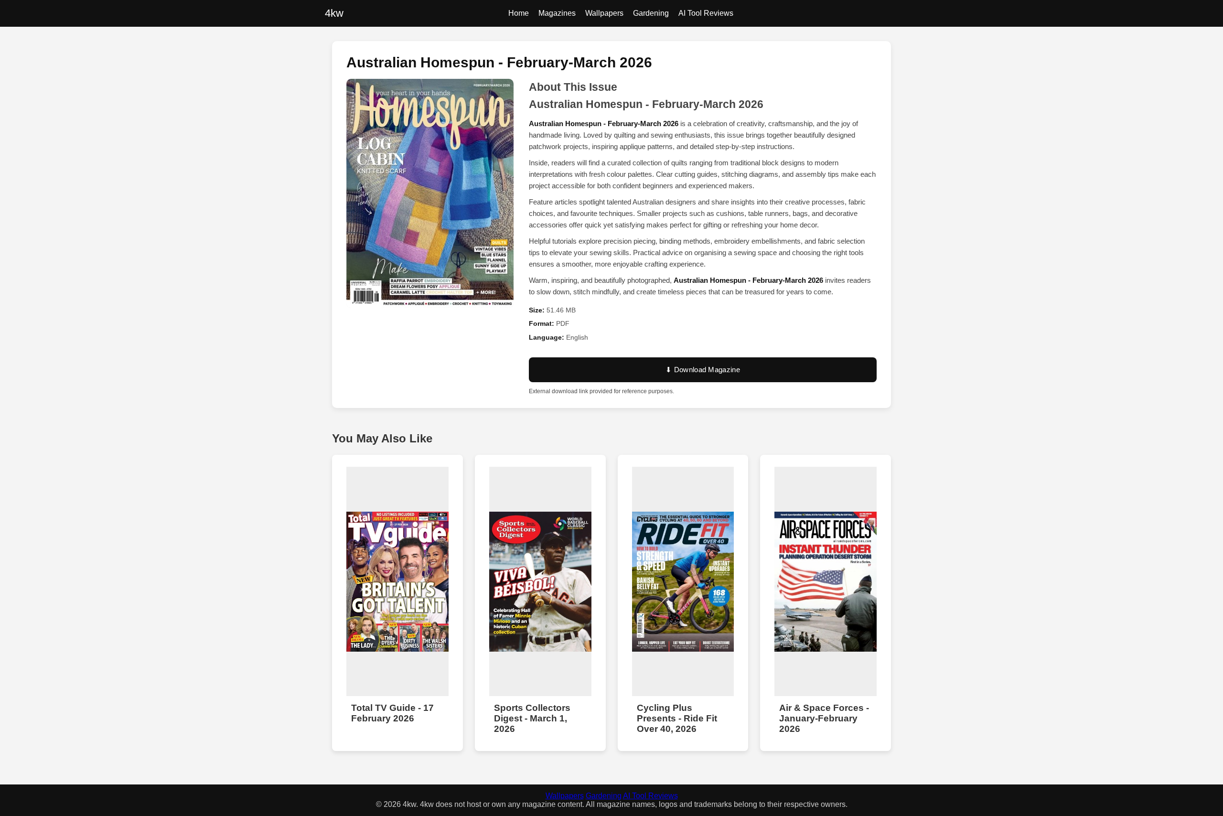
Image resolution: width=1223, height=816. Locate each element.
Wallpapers (604, 13)
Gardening (651, 13)
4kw (334, 13)
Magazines (557, 13)
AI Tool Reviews (705, 13)
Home (518, 13)
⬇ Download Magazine (702, 369)
